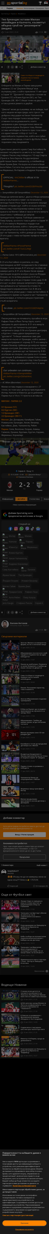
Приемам (24, 1223)
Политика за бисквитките (24, 1186)
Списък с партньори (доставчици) (18, 1215)
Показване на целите (24, 1229)
